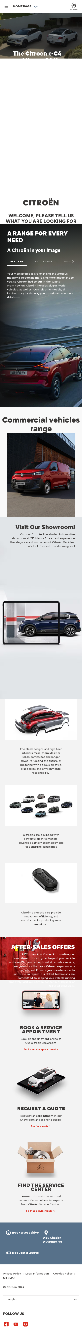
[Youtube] (16, 1324)
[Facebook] (6, 1324)
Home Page (22, 6)
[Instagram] (25, 1324)
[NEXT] (71, 261)
